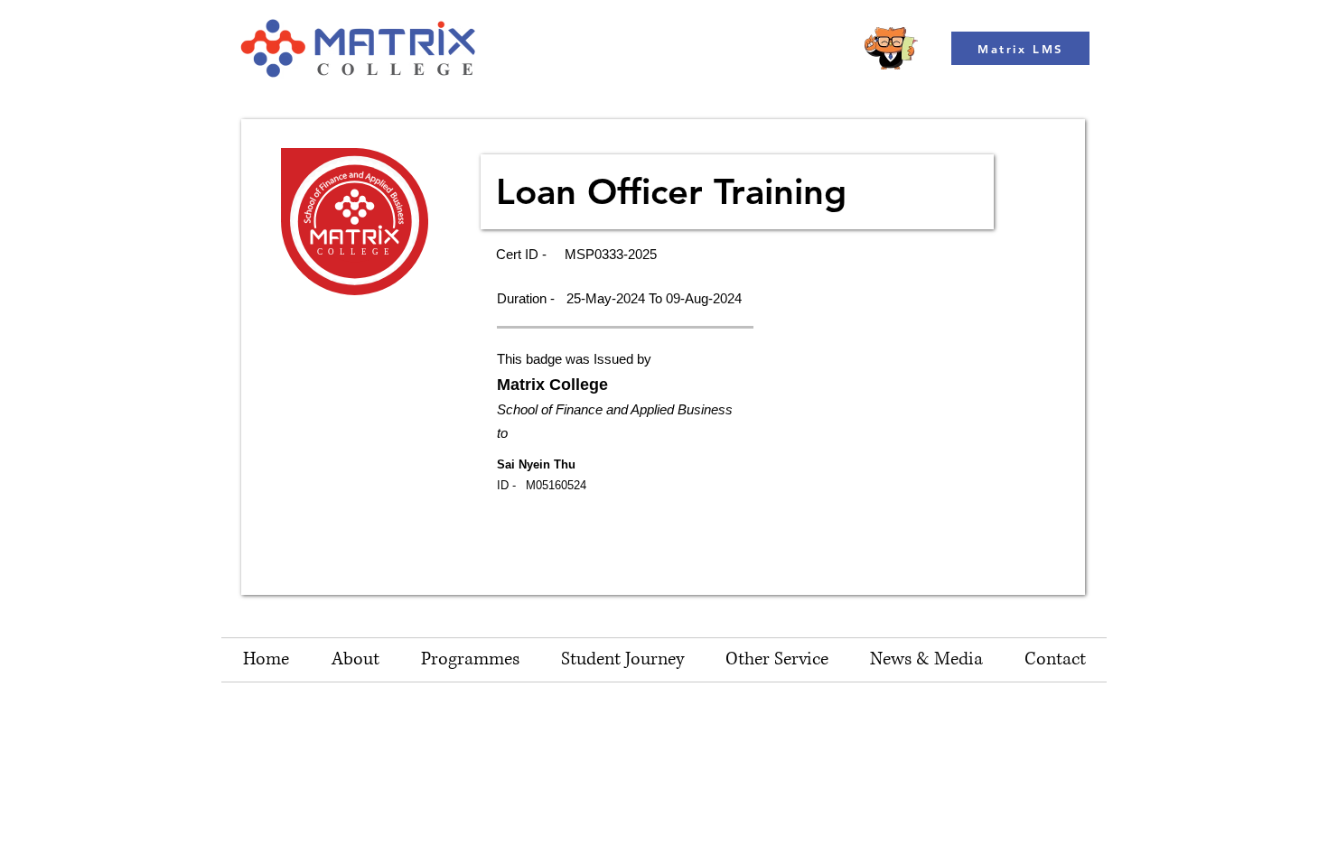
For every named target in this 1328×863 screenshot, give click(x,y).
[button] (777, 660)
